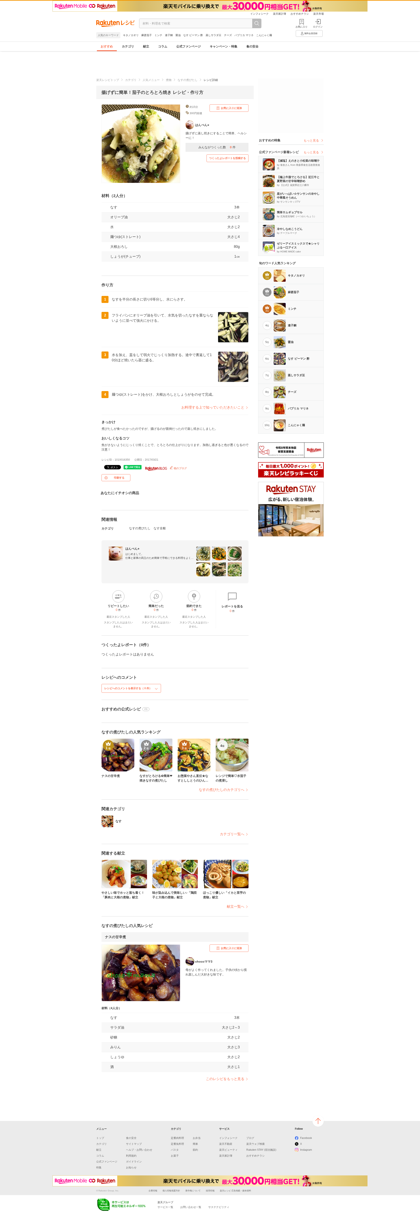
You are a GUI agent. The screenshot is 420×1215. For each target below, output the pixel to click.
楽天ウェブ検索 (255, 1143)
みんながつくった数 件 (217, 147)
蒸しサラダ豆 (213, 35)
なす (113, 207)
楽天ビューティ (228, 1149)
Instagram (306, 1149)
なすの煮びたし (188, 80)
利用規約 (131, 1155)
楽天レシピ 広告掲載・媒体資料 (235, 1190)
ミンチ (158, 35)
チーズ (228, 35)
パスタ (175, 1149)
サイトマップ (134, 1143)
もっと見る (311, 140)
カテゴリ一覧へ (232, 834)
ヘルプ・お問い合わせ (139, 1149)
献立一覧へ (235, 906)
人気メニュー (151, 80)
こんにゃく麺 (264, 35)
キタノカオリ (131, 35)
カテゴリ (128, 46)
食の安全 (252, 46)
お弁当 (197, 1138)
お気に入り (302, 26)
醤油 (178, 35)
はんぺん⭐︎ (132, 548)
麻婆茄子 (146, 35)
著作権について (193, 1190)
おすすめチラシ (299, 13)
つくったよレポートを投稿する (227, 158)
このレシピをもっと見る (225, 1079)
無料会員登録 (310, 33)
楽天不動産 (225, 1143)
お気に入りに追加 (231, 108)
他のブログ (180, 468)
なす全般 (160, 528)
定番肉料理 (177, 1138)
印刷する (119, 477)
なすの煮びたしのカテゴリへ (221, 790)
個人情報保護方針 (171, 1190)
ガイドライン (134, 1161)
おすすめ (107, 46)
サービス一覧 (165, 1207)
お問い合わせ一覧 (190, 1207)
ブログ (250, 1138)
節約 (195, 1149)
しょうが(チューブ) (125, 256)
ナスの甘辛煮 (115, 937)
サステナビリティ (218, 1207)
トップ (100, 1138)
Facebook (306, 1138)
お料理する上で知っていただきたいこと (212, 407)
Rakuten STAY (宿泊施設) (261, 1149)
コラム (162, 46)
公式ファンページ (188, 46)
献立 (146, 46)
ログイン (318, 26)
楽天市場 (318, 13)
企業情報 (153, 1190)
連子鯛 (169, 35)
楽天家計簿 (279, 13)
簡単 (195, 1143)
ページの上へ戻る (318, 1121)
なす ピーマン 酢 (193, 35)
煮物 (169, 80)
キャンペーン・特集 (223, 46)
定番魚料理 (177, 1143)
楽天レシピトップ (107, 80)
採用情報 (210, 1190)
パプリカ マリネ (244, 35)
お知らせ (131, 1167)
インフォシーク (259, 13)
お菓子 (175, 1155)
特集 (99, 1167)
